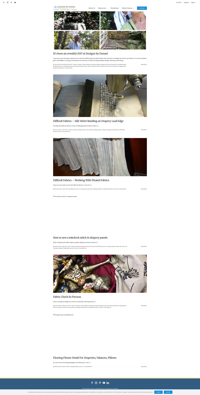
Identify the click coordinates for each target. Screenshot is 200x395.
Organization (122, 305)
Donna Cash (58, 64)
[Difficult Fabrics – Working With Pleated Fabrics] (100, 157)
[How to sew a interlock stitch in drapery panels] (100, 214)
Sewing (102, 66)
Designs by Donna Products (108, 64)
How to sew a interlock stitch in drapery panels (80, 237)
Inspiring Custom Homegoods (72, 66)
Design (98, 64)
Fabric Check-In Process (67, 296)
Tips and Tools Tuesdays (111, 66)
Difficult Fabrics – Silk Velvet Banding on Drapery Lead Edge (88, 121)
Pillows (98, 66)
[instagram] (7, 2)
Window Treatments (58, 68)
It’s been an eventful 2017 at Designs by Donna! (80, 53)
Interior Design (92, 66)
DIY (116, 64)
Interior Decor (84, 66)
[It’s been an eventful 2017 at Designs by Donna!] (100, 30)
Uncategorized (122, 66)
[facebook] (3, 2)
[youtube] (15, 2)
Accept (158, 392)
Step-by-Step (101, 130)
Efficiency (73, 189)
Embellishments (122, 64)
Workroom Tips (57, 131)
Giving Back (56, 66)
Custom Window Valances (89, 64)
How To (62, 66)
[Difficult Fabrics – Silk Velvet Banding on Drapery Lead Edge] (100, 95)
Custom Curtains (77, 64)
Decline (168, 392)
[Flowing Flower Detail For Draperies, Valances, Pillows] (100, 334)
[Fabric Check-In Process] (100, 274)
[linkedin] (108, 383)
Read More (144, 64)
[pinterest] (11, 2)
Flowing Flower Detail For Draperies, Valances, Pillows (84, 357)
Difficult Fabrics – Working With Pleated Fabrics (81, 180)
